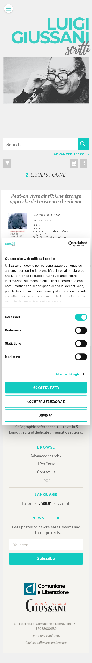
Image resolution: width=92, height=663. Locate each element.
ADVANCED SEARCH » (71, 154)
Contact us (46, 471)
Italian (27, 503)
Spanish (64, 503)
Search (83, 144)
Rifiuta (46, 415)
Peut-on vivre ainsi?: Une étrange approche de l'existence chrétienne (46, 198)
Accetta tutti (46, 387)
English (45, 503)
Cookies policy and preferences (46, 642)
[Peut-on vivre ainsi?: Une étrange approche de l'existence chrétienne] (17, 227)
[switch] (81, 330)
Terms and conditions (46, 635)
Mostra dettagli (67, 374)
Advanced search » (46, 455)
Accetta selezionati (46, 401)
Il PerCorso (46, 463)
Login (46, 479)
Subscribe (46, 558)
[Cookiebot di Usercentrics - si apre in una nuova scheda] (68, 244)
